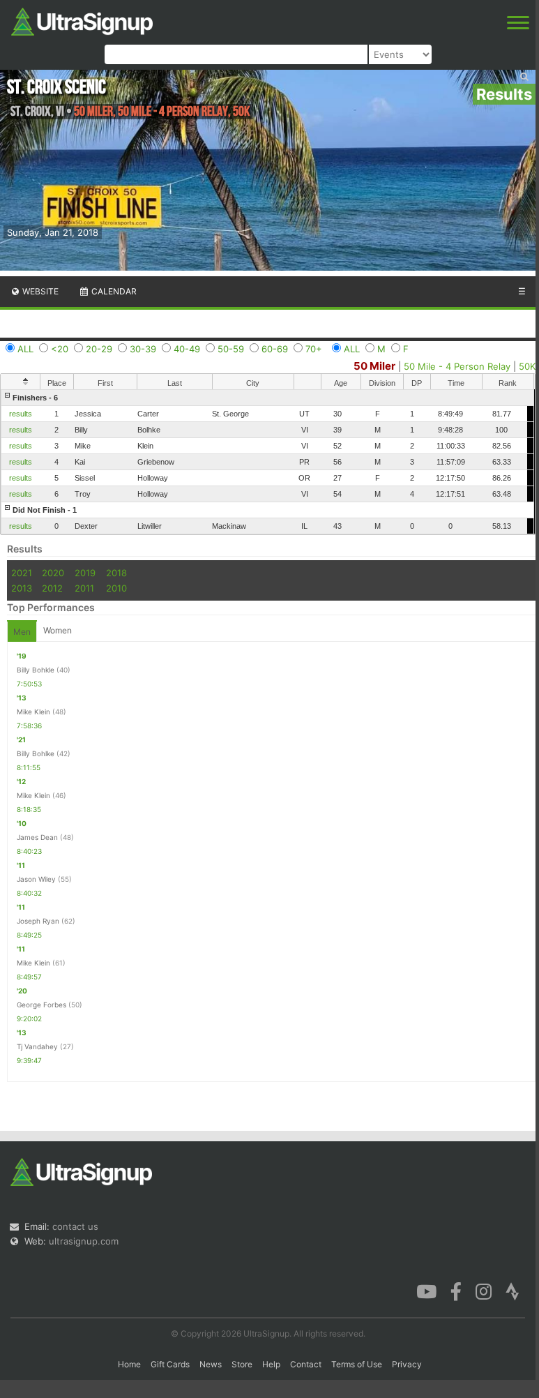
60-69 (274, 348)
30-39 (143, 348)
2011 (84, 588)
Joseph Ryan (38, 921)
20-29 (99, 348)
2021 (21, 572)
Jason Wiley (36, 879)
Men (22, 631)
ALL (25, 348)
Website (39, 291)
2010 (116, 588)
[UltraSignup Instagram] (483, 1290)
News (210, 1364)
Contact (305, 1364)
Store (241, 1364)
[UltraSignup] (82, 20)
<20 (59, 348)
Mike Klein (33, 711)
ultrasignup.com (84, 1241)
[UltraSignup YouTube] (426, 1290)
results (20, 413)
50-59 (231, 348)
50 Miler (374, 366)
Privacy (407, 1364)
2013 (21, 588)
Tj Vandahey (37, 1046)
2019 (85, 572)
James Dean (37, 837)
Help (271, 1364)
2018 (116, 572)
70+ (313, 348)
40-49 (187, 348)
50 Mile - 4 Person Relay (457, 366)
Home (129, 1364)
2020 (53, 572)
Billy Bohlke (35, 753)
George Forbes (41, 1004)
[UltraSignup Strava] (512, 1290)
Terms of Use (356, 1364)
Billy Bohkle (35, 670)
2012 (52, 588)
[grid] (267, 461)
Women (57, 630)
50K (527, 366)
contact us (75, 1226)
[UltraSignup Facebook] (456, 1290)
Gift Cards (170, 1364)
